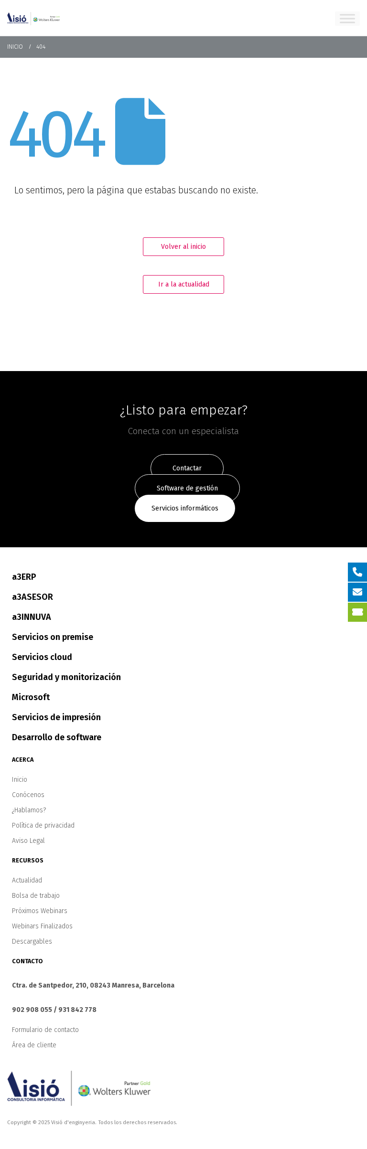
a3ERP (24, 577)
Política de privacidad (43, 825)
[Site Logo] (33, 18)
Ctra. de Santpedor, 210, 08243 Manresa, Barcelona (93, 985)
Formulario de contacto (45, 1030)
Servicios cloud (42, 657)
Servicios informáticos (184, 508)
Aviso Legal (28, 841)
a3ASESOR (32, 597)
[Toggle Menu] (347, 18)
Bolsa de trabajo (36, 896)
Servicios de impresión (56, 717)
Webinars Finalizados (42, 926)
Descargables (32, 941)
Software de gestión (187, 488)
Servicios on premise (52, 637)
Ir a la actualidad (183, 284)
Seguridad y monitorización (66, 677)
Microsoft (31, 697)
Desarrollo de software (56, 737)
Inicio (19, 780)
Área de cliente (34, 1045)
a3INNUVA (31, 617)
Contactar (187, 468)
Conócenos (28, 795)
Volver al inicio (183, 247)
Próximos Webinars (39, 911)
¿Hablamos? (29, 810)
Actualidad (27, 880)
